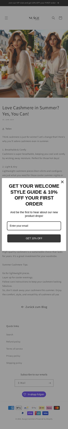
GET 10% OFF (34, 238)
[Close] (62, 182)
